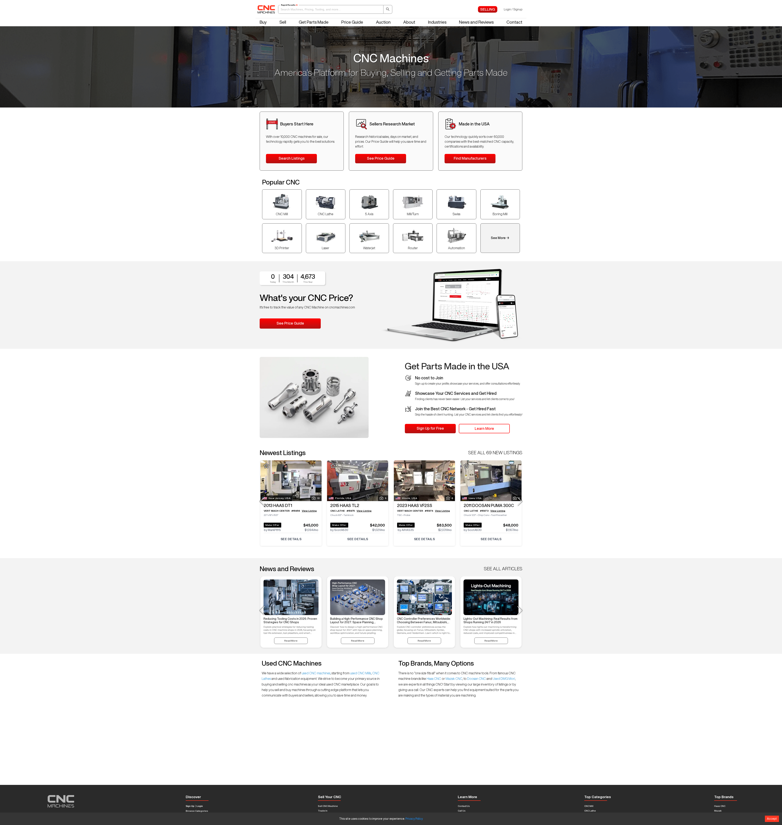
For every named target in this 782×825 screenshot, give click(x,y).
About (409, 22)
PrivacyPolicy (414, 818)
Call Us (462, 811)
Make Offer (272, 525)
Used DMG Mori (503, 678)
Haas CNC (434, 678)
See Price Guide (380, 158)
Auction (383, 22)
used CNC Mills (360, 673)
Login (200, 806)
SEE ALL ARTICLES (503, 568)
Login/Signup (513, 9)
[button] (335, 9)
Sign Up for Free (430, 428)
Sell (282, 22)
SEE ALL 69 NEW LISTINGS (495, 452)
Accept (772, 818)
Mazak (718, 811)
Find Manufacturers (470, 158)
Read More (291, 640)
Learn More (484, 428)
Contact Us (464, 806)
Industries (437, 22)
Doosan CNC (477, 678)
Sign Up (190, 806)
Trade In (322, 811)
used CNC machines (315, 673)
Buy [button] (263, 22)
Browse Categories (197, 811)
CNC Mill (588, 806)
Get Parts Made (313, 22)
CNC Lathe (590, 811)
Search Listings (291, 158)
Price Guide (352, 22)
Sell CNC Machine (328, 806)
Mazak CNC (453, 678)
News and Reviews (476, 22)
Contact (514, 22)
